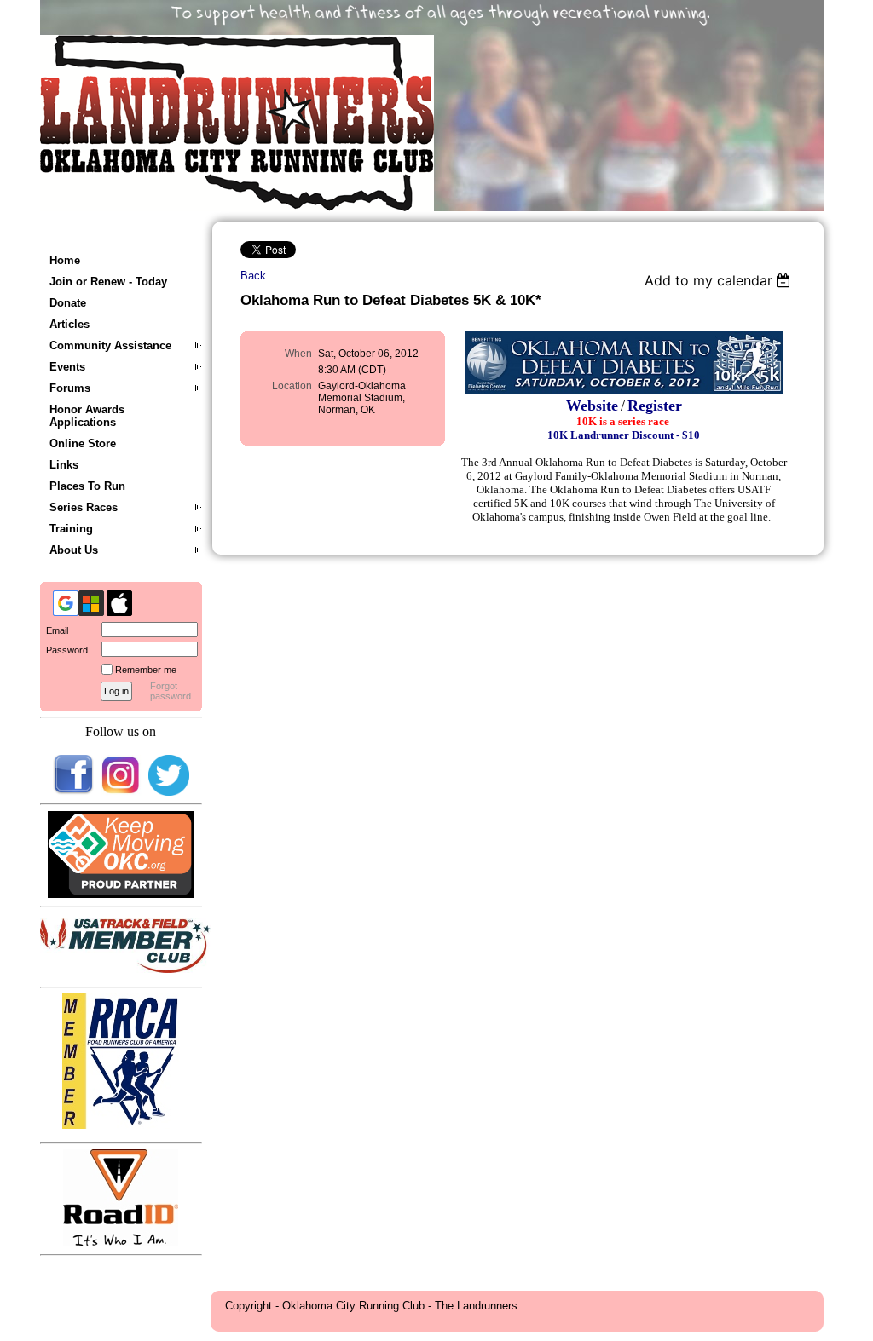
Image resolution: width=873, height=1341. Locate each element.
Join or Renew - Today (108, 281)
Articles (69, 324)
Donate (67, 302)
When (298, 354)
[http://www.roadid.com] (120, 1241)
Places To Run (87, 486)
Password (64, 650)
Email (54, 630)
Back (253, 275)
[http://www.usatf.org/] (125, 969)
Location (292, 386)
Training (71, 528)
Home (64, 260)
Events (67, 366)
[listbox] (720, 280)
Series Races (83, 507)
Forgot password (170, 691)
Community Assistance (110, 345)
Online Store (82, 443)
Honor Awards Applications (86, 416)
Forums (69, 388)
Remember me (145, 670)
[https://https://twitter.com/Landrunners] (168, 792)
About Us (73, 550)
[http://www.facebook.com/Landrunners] (73, 792)
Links (63, 464)
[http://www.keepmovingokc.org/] (121, 894)
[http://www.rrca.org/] (120, 1125)
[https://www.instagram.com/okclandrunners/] (121, 792)
